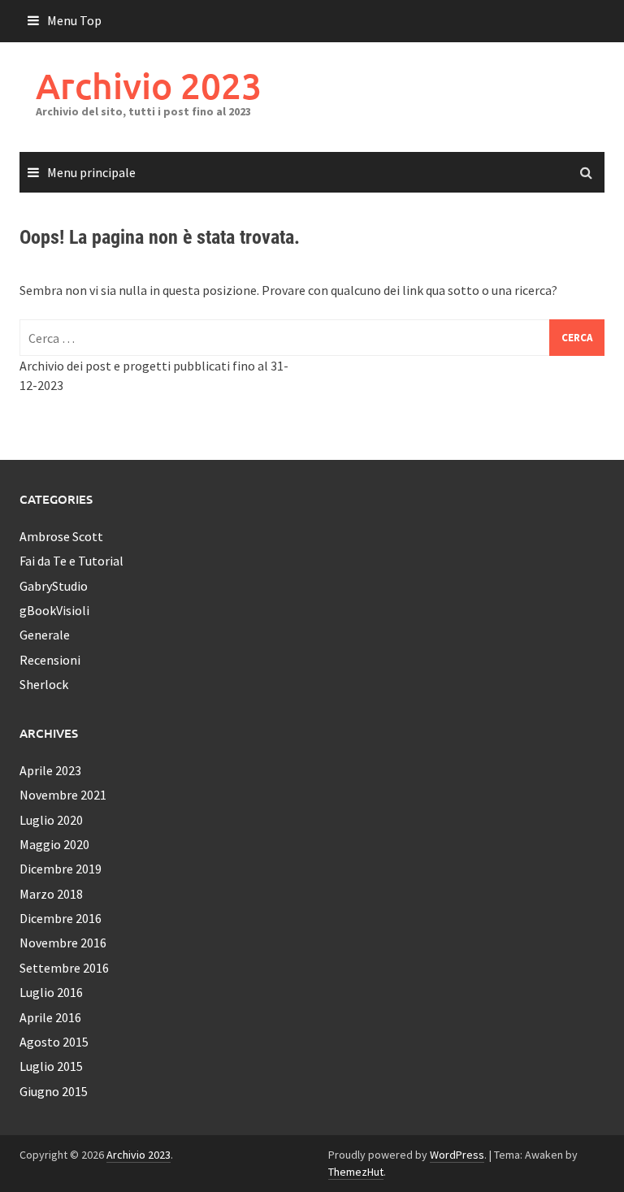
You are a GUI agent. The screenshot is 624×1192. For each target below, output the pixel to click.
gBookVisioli (54, 610)
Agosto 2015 (54, 1042)
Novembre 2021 (63, 795)
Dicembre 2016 (61, 918)
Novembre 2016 (63, 942)
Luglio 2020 (51, 820)
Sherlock (44, 684)
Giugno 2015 (54, 1091)
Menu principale (91, 172)
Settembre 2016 (64, 968)
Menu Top (74, 20)
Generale (45, 634)
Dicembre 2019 (61, 868)
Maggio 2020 (54, 844)
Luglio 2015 (51, 1066)
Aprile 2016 (50, 1017)
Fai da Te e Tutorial (72, 561)
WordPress (457, 1154)
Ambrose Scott (61, 536)
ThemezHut (356, 1171)
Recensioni (50, 660)
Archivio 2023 (149, 85)
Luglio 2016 (51, 992)
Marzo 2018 (51, 894)
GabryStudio (54, 586)
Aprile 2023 (50, 770)
